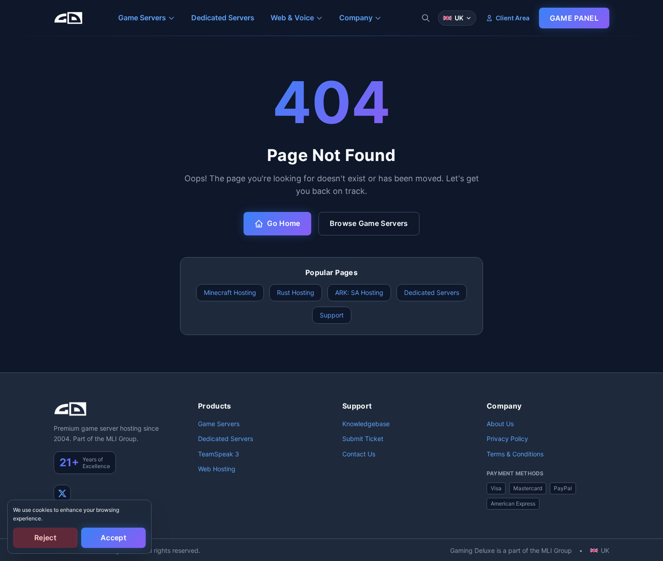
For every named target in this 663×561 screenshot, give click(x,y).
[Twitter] (62, 493)
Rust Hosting (295, 292)
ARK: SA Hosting (359, 292)
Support (332, 315)
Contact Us (358, 454)
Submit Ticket (362, 438)
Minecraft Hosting (230, 292)
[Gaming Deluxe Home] (68, 18)
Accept (113, 537)
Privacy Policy (507, 438)
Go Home (283, 223)
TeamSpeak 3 (218, 454)
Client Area (512, 18)
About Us (500, 424)
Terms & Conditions (515, 454)
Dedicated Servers (431, 292)
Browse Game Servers (369, 223)
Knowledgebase (366, 424)
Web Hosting (216, 469)
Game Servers (218, 424)
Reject (45, 537)
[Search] (425, 18)
